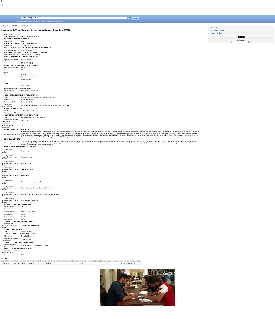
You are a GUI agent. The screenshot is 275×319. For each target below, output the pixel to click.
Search (18, 18)
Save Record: (241, 40)
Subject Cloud (58, 21)
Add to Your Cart (219, 30)
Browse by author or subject (36, 21)
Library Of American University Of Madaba (7, 18)
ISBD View (26, 26)
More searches (217, 33)
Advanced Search (21, 21)
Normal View (6, 26)
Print (215, 27)
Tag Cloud (49, 21)
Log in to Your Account (267, 2)
